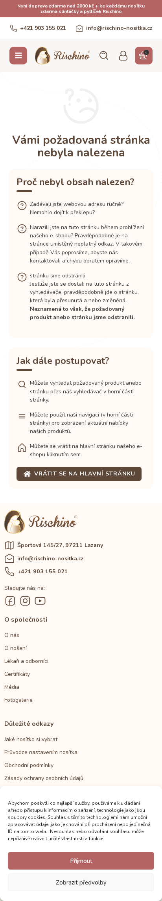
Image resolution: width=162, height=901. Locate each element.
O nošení (15, 648)
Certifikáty (17, 674)
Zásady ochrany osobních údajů (43, 778)
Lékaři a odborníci (26, 661)
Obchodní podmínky (28, 765)
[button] (103, 55)
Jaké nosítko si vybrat (30, 739)
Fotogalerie (18, 700)
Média (11, 687)
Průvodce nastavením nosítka (40, 752)
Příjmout (81, 861)
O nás (11, 635)
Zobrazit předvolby (81, 882)
